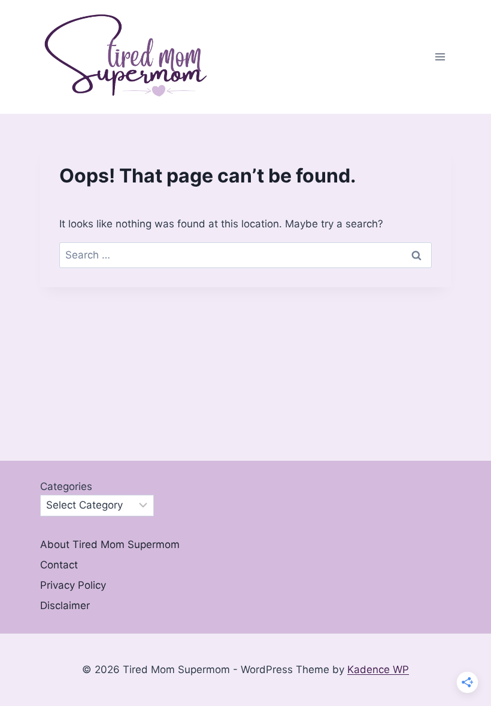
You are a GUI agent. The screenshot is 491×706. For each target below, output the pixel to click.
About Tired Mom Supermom (110, 544)
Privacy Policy (73, 585)
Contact (59, 565)
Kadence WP (378, 669)
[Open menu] (440, 57)
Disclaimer (65, 605)
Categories (66, 486)
